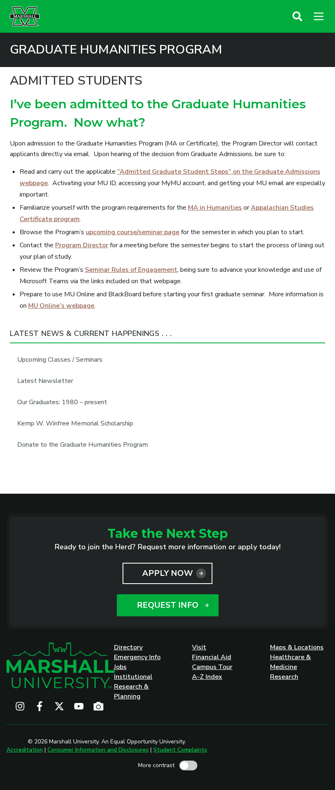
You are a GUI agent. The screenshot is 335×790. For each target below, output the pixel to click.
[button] (297, 16)
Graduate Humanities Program (116, 50)
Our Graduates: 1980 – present (62, 402)
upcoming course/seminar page (132, 232)
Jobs (120, 666)
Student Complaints (180, 750)
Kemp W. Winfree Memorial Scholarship (75, 423)
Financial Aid (211, 657)
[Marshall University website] (25, 16)
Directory (128, 647)
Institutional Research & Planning (133, 686)
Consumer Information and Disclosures (98, 750)
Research (284, 676)
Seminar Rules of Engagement (131, 269)
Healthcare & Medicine (290, 662)
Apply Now (167, 573)
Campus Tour (212, 666)
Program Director (81, 245)
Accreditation (25, 750)
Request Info (168, 605)
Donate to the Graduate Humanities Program (82, 444)
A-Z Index (207, 676)
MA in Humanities (215, 207)
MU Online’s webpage (61, 305)
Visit (199, 647)
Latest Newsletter (45, 380)
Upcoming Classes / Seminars (60, 359)
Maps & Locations (297, 647)
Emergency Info (137, 657)
